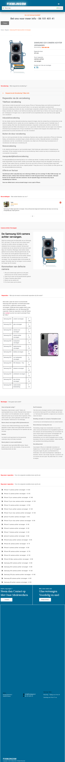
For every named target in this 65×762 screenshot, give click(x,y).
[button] (58, 4)
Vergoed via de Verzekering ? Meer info (17, 93)
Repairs (7, 30)
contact (7, 313)
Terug (5, 23)
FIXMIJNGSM (16, 4)
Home (2, 30)
